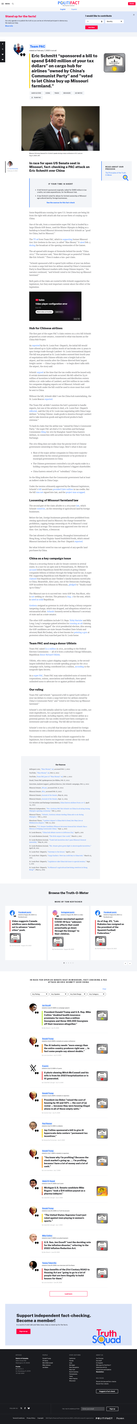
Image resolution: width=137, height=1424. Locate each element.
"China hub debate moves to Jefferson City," (58, 832)
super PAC (38, 675)
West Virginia (73, 1378)
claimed (32, 579)
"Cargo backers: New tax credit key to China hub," (65, 855)
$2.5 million (50, 649)
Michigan (72, 1365)
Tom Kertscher (13, 168)
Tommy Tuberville (49, 1263)
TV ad (35, 239)
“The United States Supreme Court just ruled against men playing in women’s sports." (65, 1218)
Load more (68, 1294)
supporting (67, 239)
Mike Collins (47, 1236)
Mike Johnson (46, 1365)
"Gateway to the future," (56, 852)
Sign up (112, 1409)
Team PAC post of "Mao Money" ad (50, 777)
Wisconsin (72, 1381)
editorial (33, 411)
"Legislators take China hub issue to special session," (66, 861)
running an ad (76, 623)
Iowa (70, 1363)
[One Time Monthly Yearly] (114, 21)
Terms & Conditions (19, 1418)
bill (40, 489)
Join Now (91, 27)
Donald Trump (47, 1039)
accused (32, 570)
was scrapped (79, 492)
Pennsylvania (73, 1374)
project (69, 492)
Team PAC (37, 46)
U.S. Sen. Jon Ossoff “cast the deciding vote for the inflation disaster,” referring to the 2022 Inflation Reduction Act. (67, 1245)
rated (33, 599)
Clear (104, 989)
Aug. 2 (70, 596)
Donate (132, 3)
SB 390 (44, 788)
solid (41, 599)
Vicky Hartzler (76, 620)
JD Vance (45, 1360)
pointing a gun (80, 632)
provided (57, 489)
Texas (71, 1376)
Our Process (99, 1358)
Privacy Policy (31, 1418)
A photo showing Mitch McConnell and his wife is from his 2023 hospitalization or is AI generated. (66, 1075)
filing (43, 432)
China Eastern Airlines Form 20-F (72, 803)
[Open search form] (13, 4)
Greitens (33, 605)
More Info (9, 26)
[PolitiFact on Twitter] (21, 1408)
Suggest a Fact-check (107, 1391)
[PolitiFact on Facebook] (25, 1408)
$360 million (67, 489)
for (43, 509)
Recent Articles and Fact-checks (106, 1381)
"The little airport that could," (60, 836)
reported (36, 345)
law (77, 506)
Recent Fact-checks (102, 1384)
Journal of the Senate (49, 795)
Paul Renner (47, 1124)
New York (72, 1369)
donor (42, 655)
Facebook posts (24, 912)
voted (39, 509)
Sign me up (23, 1331)
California (72, 1358)
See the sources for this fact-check (61, 203)
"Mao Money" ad (47, 769)
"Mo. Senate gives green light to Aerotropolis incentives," (70, 846)
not (32, 596)
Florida (71, 1360)
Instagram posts (67, 912)
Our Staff (99, 1360)
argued (40, 372)
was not (39, 492)
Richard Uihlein (53, 655)
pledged (72, 585)
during (32, 245)
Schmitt (50, 611)
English (62, 9)
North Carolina (73, 1372)
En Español (99, 1363)
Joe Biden (45, 1367)
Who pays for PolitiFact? (103, 1365)
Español (74, 9)
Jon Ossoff (46, 1005)
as (37, 599)
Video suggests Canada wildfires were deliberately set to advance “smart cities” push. (26, 925)
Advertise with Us (101, 1367)
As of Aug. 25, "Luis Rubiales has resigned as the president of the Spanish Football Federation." (110, 927)
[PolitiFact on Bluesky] (29, 1408)
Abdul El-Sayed (48, 1181)
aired (82, 242)
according (79, 666)
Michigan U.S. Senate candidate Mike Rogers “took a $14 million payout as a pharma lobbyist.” (64, 1190)
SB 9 (43, 791)
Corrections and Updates (103, 1369)
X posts (45, 1066)
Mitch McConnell (47, 1363)
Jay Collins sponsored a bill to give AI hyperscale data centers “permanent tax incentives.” (66, 1133)
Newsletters (100, 1372)
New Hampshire (74, 1367)
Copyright (40, 1418)
